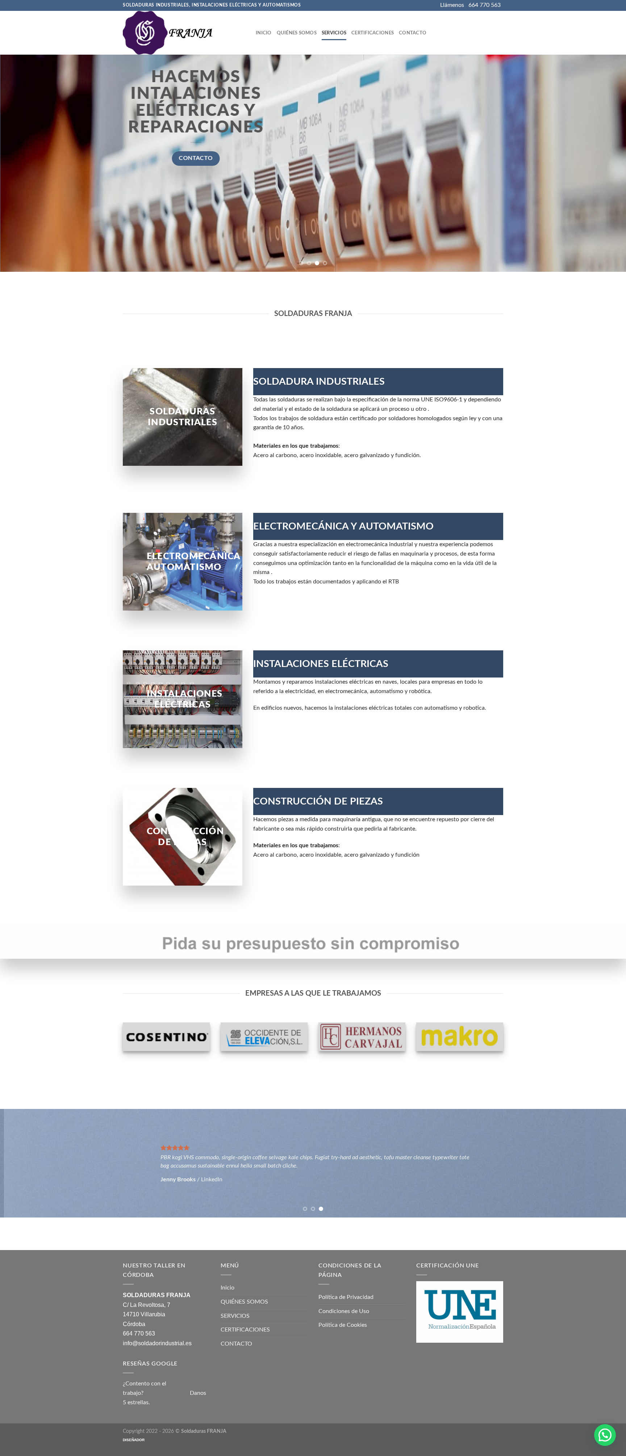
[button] (605, 1435)
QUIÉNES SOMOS (297, 33)
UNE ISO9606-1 (441, 399)
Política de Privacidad (345, 1297)
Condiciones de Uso (343, 1311)
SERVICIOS (334, 33)
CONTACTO (412, 33)
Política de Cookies (342, 1325)
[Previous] (21, 163)
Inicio (264, 33)
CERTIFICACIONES (372, 33)
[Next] (604, 163)
